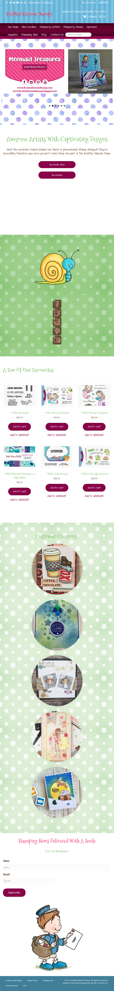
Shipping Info (48, 980)
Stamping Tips (29, 34)
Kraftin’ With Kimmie (14, 980)
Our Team (13, 27)
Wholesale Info (12, 986)
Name (6, 861)
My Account (88, 2)
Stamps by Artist (50, 27)
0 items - (96, 16)
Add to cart (19, 426)
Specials (92, 27)
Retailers (47, 2)
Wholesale (34, 2)
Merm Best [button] (61, 106)
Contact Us (57, 34)
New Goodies (29, 27)
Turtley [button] (55, 106)
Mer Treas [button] (52, 106)
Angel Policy (32, 980)
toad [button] (58, 106)
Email (6, 874)
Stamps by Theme (73, 27)
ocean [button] (64, 106)
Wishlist (103, 2)
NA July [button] (49, 106)
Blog (44, 34)
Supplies (13, 34)
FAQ (24, 986)
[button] (19, 435)
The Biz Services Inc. (99, 983)
